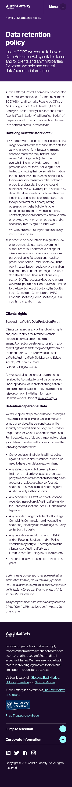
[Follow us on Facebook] (25, 752)
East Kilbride (51, 678)
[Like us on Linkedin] (8, 752)
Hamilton (23, 682)
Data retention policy (29, 17)
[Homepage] (18, 7)
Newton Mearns (45, 682)
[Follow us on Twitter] (17, 752)
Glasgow (36, 678)
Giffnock (11, 682)
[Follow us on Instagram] (33, 752)
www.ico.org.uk (47, 398)
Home (9, 17)
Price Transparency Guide (22, 716)
